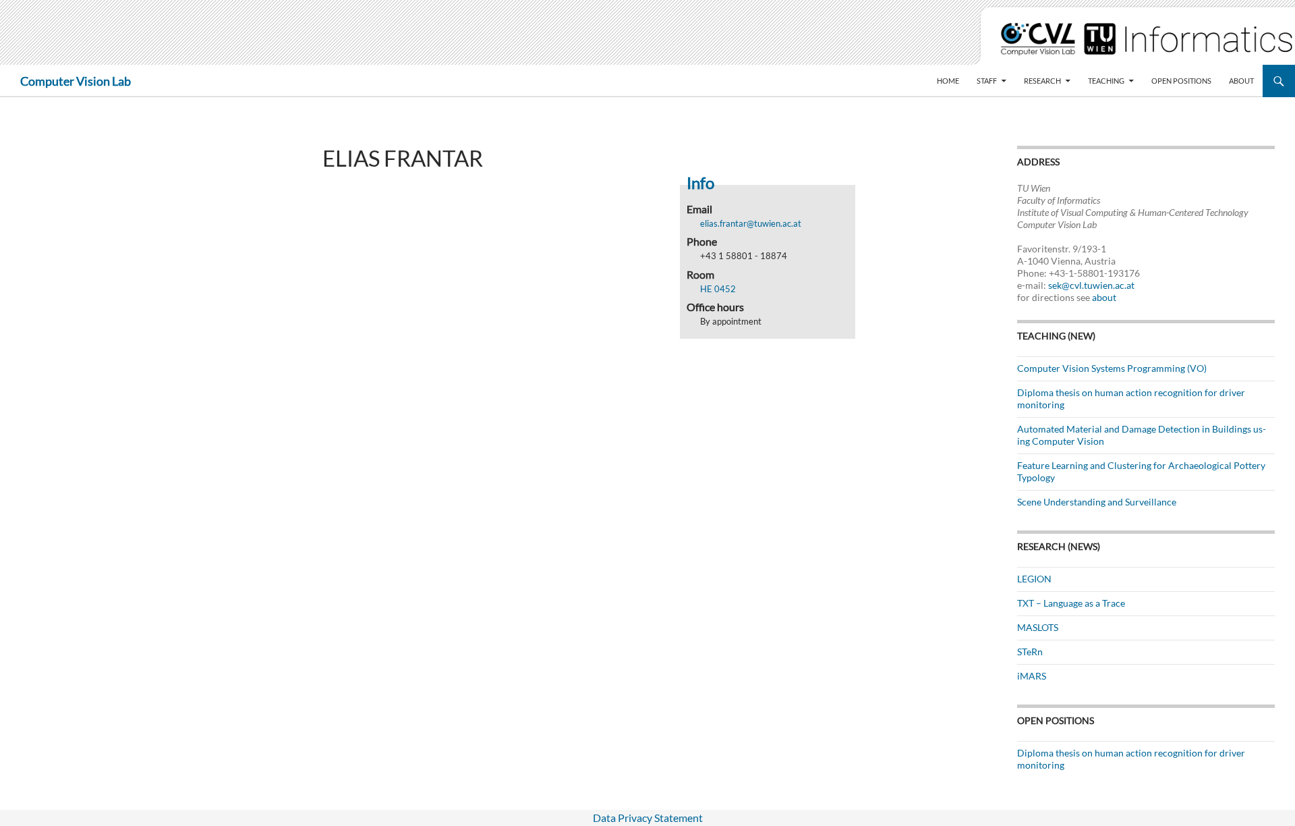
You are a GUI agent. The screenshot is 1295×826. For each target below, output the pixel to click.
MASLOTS (1037, 627)
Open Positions (1181, 80)
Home (948, 80)
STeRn (1030, 651)
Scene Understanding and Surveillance (1096, 501)
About (1241, 80)
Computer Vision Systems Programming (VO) (1112, 368)
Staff (987, 80)
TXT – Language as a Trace (1071, 603)
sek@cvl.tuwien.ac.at (1091, 285)
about (1104, 297)
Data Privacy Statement (648, 817)
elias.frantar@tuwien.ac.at (750, 223)
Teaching (1106, 80)
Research (1042, 80)
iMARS (1031, 676)
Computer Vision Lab (75, 81)
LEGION (1034, 578)
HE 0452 (718, 288)
